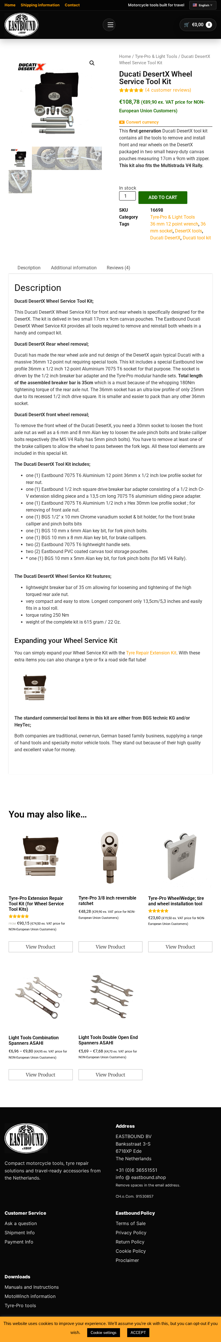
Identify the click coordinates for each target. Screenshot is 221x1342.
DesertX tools (188, 231)
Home (10, 5)
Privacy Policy (131, 1232)
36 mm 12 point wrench (174, 224)
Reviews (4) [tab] (118, 267)
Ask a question (21, 1223)
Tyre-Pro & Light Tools (156, 56)
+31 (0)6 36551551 (136, 1170)
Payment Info (19, 1242)
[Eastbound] (22, 25)
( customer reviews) (168, 90)
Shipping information (40, 5)
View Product (40, 947)
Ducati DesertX (165, 238)
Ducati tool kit (197, 238)
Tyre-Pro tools (20, 1305)
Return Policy (130, 1242)
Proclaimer (127, 1260)
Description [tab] (29, 267)
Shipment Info (20, 1232)
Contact (72, 5)
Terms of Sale (131, 1223)
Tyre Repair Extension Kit (151, 653)
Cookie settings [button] (104, 1332)
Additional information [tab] (74, 267)
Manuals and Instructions (32, 1287)
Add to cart (162, 197)
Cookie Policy (131, 1251)
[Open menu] (109, 24)
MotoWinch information (30, 1296)
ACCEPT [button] (138, 1332)
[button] (202, 5)
